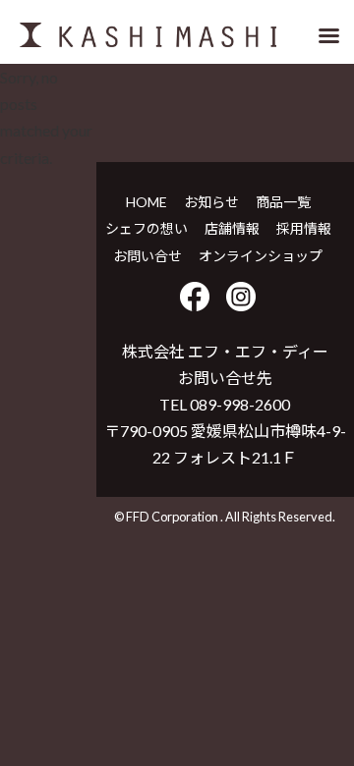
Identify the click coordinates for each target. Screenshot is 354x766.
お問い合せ (147, 255)
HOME (146, 201)
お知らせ (211, 201)
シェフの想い (146, 228)
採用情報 (303, 228)
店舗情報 (232, 228)
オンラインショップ (261, 255)
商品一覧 (283, 201)
